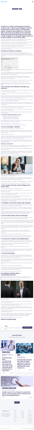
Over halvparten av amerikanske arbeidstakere (8, 39)
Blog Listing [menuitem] (22, 412)
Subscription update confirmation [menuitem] (29, 420)
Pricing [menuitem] (15, 420)
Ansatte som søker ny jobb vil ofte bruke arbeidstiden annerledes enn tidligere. (13, 145)
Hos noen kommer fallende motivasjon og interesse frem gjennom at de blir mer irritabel (14, 106)
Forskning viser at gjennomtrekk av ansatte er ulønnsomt (10, 276)
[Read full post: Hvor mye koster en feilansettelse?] (17, 381)
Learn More (12, 372)
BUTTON (17, 402)
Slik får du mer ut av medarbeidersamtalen (21, 357)
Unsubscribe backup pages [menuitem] (30, 417)
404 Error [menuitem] (29, 412)
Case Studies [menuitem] (22, 416)
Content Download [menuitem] (15, 417)
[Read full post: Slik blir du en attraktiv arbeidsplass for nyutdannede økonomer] (8, 345)
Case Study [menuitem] (22, 417)
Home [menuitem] (15, 412)
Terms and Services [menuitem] (3, 428)
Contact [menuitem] (15, 421)
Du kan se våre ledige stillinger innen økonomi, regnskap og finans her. (18, 81)
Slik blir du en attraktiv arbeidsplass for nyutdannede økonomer (7, 354)
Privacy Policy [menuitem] (8, 428)
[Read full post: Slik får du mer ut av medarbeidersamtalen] (24, 348)
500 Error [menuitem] (29, 413)
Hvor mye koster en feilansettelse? (8, 390)
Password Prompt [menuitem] (29, 421)
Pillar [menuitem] (15, 416)
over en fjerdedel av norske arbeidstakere (16, 40)
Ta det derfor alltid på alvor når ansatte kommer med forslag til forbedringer (18, 212)
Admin (22, 15)
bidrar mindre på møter (19, 96)
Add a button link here (27, 327)
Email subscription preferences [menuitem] (29, 415)
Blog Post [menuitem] (22, 413)
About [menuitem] (15, 413)
